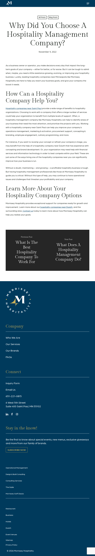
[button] (88, 3)
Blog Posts (53, 17)
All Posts (42, 17)
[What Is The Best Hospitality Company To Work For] (27, 250)
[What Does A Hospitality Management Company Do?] (68, 250)
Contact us (27, 210)
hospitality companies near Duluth (56, 207)
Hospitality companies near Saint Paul (24, 108)
